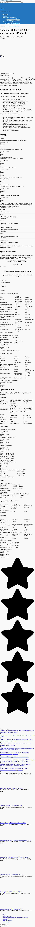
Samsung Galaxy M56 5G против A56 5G (11, 892)
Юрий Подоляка (7, 920)
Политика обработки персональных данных (15, 917)
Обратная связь (7, 916)
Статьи (5, 16)
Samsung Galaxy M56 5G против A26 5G (11, 805)
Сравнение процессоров (13, 23)
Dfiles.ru (2, 9)
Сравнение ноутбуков (9, 21)
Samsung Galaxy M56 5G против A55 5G (11, 909)
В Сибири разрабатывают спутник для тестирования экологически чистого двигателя (14, 753)
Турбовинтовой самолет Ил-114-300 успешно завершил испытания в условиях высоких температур (15, 764)
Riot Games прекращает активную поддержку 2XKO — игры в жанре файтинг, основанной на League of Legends (17, 760)
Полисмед (6, 922)
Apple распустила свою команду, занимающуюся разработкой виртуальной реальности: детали (17, 748)
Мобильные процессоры (13, 20)
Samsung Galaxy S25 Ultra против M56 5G (11, 874)
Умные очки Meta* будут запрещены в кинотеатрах (14, 757)
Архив (5, 919)
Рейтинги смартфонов (9, 17)
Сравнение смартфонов (13, 19)
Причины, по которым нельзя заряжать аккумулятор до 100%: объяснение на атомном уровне (17, 731)
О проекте (6, 914)
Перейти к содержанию (6, 0)
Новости (5, 14)
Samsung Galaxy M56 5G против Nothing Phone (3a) (14, 857)
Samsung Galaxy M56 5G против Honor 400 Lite (13, 823)
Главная (2, 26)
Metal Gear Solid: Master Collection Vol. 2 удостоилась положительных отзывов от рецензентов (14, 769)
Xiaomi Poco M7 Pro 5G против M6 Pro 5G (11, 788)
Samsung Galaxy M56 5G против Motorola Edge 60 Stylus (15, 840)
